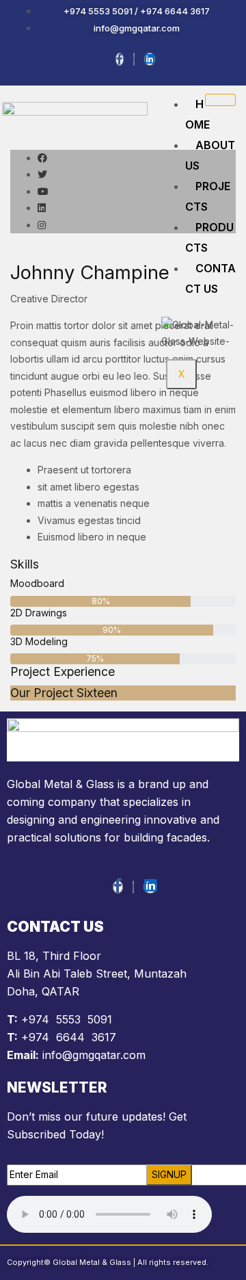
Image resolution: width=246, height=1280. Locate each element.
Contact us (210, 278)
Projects (207, 196)
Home (197, 114)
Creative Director (48, 298)
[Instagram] (134, 59)
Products (209, 237)
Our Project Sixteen (64, 692)
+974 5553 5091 (66, 1019)
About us (210, 155)
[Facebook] (119, 59)
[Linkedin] (149, 59)
